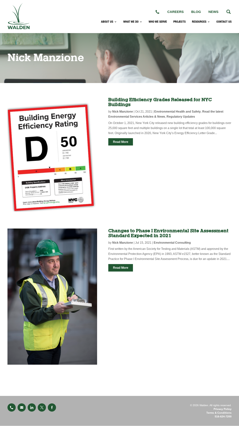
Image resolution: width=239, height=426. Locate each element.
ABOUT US (107, 21)
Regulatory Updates (181, 116)
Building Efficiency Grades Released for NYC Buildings (160, 102)
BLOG (196, 12)
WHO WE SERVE (158, 21)
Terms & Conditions (219, 412)
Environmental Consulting (172, 242)
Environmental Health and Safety (177, 111)
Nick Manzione (122, 111)
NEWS (213, 12)
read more (120, 141)
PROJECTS (179, 21)
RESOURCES (199, 21)
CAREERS (175, 12)
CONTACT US (224, 21)
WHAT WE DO (131, 21)
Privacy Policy (223, 408)
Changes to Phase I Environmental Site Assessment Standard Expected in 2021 (168, 233)
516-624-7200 (223, 416)
